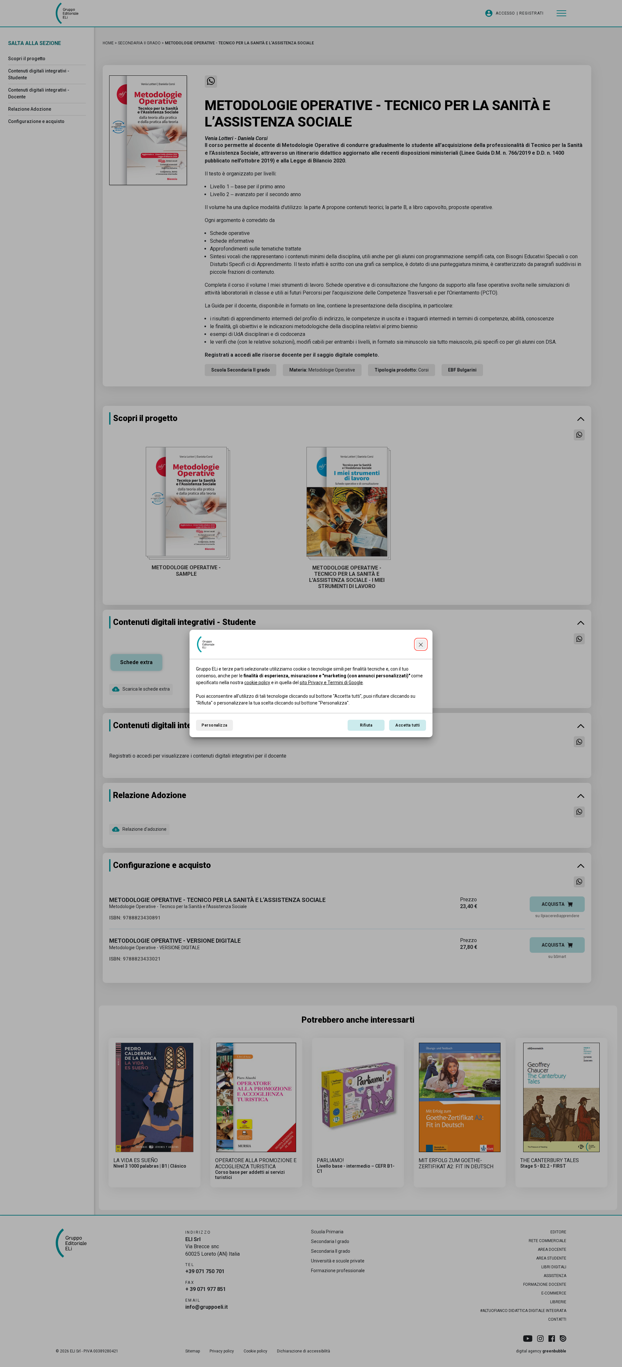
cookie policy (257, 682)
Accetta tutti (407, 725)
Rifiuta (366, 725)
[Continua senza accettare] (421, 644)
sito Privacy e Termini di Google (331, 682)
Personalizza (214, 725)
